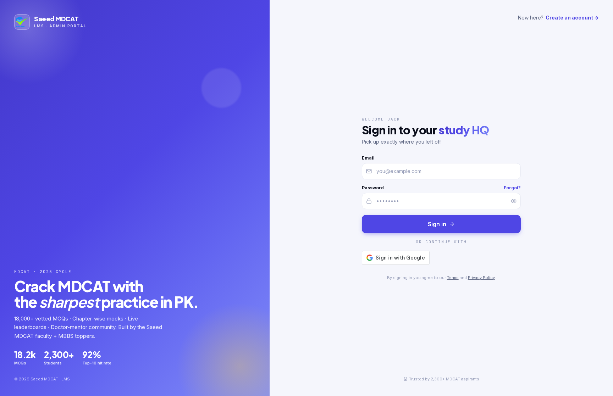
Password (373, 187)
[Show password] (514, 201)
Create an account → (572, 18)
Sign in (437, 224)
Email (368, 158)
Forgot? (512, 187)
